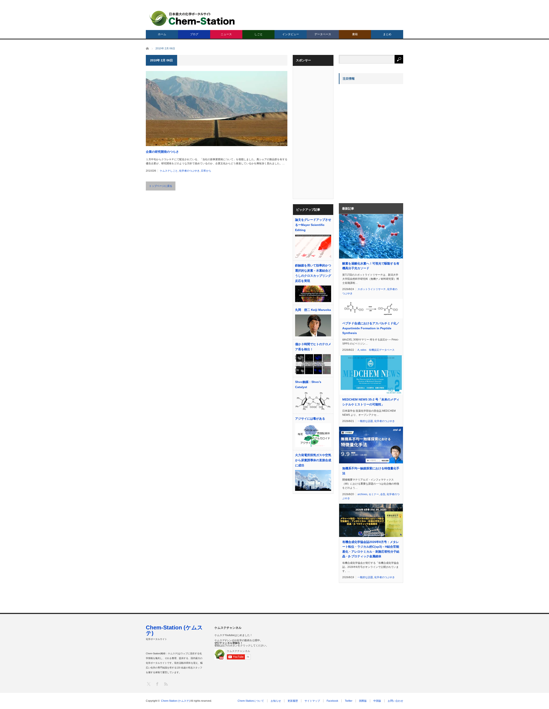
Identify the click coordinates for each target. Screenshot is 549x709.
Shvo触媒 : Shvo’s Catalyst (308, 384)
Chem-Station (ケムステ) (174, 630)
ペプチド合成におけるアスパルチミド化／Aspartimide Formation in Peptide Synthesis (370, 328)
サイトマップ (312, 700)
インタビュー (290, 34)
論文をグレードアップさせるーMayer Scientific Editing (313, 225)
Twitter (348, 700)
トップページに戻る (160, 185)
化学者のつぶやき (189, 170)
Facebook (332, 700)
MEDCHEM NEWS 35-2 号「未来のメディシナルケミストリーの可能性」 (370, 402)
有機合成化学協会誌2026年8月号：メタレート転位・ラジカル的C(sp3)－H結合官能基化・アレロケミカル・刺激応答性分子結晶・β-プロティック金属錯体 (370, 549)
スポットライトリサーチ (371, 289)
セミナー (374, 494)
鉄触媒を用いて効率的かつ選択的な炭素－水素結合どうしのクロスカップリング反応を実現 (313, 273)
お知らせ (276, 700)
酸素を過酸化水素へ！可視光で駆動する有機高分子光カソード (370, 266)
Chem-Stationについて (251, 700)
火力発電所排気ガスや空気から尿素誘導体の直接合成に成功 (313, 460)
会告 (382, 494)
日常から (206, 170)
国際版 (363, 700)
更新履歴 (293, 700)
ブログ (194, 34)
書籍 (355, 34)
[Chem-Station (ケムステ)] (192, 18)
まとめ (387, 34)
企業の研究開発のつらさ (162, 151)
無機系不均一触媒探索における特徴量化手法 (370, 471)
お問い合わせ (395, 700)
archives (362, 494)
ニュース (226, 34)
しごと (258, 34)
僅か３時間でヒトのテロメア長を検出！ (313, 346)
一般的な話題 (365, 421)
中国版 (377, 700)
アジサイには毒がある (310, 418)
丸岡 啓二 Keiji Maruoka (313, 309)
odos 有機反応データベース (377, 349)
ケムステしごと (169, 170)
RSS (165, 683)
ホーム (162, 34)
